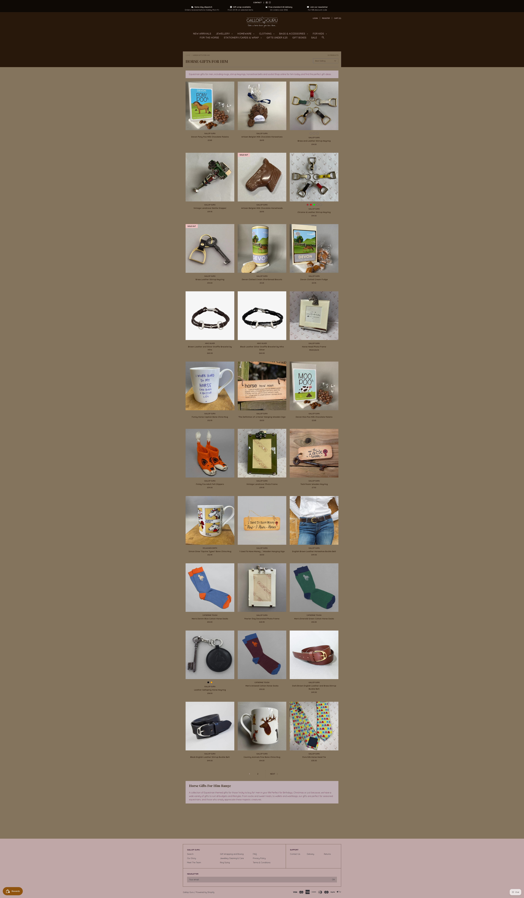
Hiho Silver (210, 343)
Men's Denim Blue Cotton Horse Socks (210, 618)
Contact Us (295, 854)
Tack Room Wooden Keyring (314, 484)
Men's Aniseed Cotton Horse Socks (261, 686)
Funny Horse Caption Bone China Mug (210, 417)
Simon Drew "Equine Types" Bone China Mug (210, 551)
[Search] (323, 38)
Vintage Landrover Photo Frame (262, 484)
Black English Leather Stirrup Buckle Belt (210, 757)
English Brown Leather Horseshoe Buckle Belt (314, 551)
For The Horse (209, 37)
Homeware (244, 33)
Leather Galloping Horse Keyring (210, 690)
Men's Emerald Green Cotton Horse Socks (314, 618)
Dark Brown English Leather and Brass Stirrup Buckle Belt (314, 687)
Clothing (265, 33)
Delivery (310, 854)
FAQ (255, 854)
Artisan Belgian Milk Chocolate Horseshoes (261, 137)
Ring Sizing (225, 862)
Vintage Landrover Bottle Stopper (209, 208)
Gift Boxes (299, 37)
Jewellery (223, 33)
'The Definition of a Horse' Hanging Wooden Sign (262, 417)
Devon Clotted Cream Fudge (314, 279)
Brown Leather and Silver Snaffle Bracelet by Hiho (210, 348)
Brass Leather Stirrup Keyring (210, 279)
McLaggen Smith (210, 548)
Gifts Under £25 (277, 37)
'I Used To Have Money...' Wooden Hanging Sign (262, 551)
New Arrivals (202, 33)
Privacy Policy (259, 858)
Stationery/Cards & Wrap (242, 37)
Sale (314, 37)
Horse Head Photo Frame (314, 346)
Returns (327, 854)
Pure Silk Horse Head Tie (314, 757)
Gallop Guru (209, 133)
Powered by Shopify (205, 892)
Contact (257, 2)
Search (190, 854)
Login (315, 18)
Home (188, 55)
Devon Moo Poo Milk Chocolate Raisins (314, 417)
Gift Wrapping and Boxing (232, 854)
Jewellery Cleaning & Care (232, 858)
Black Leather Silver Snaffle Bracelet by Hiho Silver (262, 348)
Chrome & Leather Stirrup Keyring (314, 212)
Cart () (337, 18)
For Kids (319, 33)
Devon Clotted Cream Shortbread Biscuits (262, 279)
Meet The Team (194, 862)
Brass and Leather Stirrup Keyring (314, 141)
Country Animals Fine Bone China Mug (262, 757)
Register (326, 18)
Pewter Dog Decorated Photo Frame (261, 618)
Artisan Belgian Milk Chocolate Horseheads (262, 208)
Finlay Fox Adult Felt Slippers (210, 484)
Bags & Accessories (292, 33)
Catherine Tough (210, 615)
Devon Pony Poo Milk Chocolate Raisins (210, 137)
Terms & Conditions (261, 862)
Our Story (191, 858)
